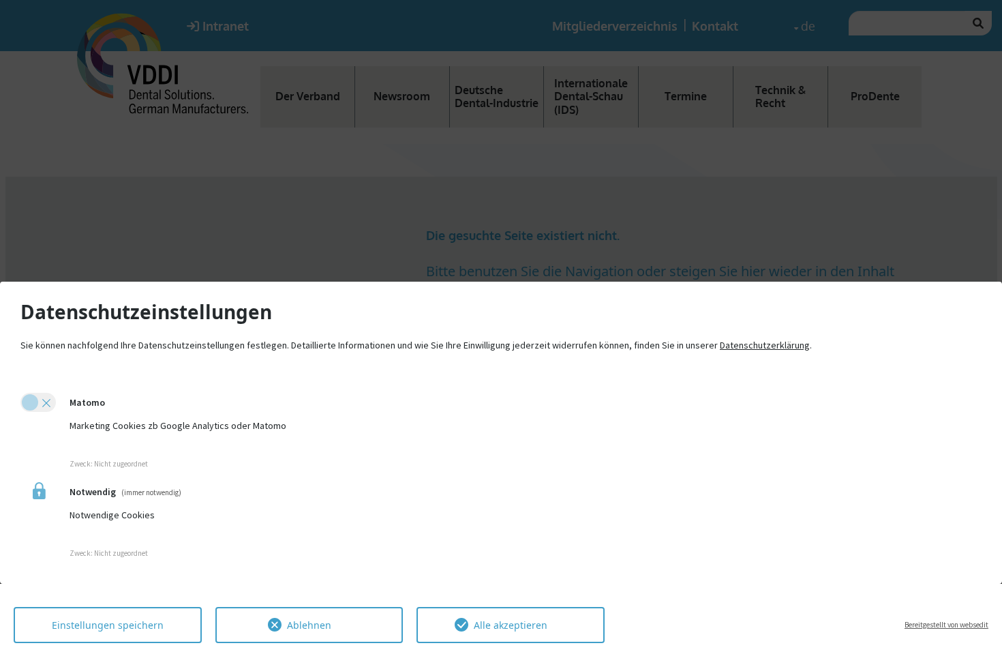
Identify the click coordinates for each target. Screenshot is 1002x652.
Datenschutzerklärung (765, 345)
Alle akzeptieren (510, 625)
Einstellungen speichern (108, 625)
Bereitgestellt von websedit (946, 624)
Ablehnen (309, 625)
